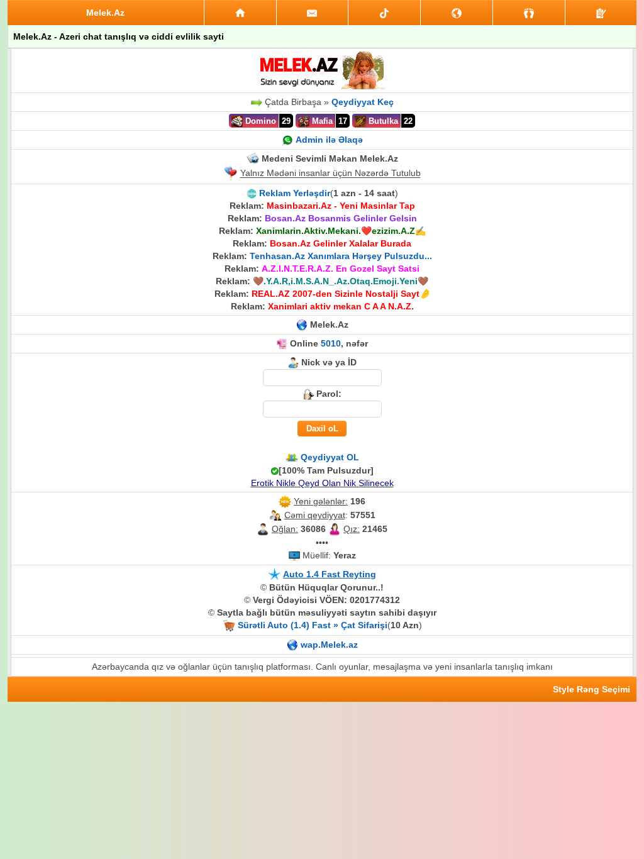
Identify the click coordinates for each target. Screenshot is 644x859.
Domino (259, 121)
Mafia (321, 121)
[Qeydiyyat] (600, 12)
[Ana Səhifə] (240, 12)
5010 (331, 343)
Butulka (382, 121)
